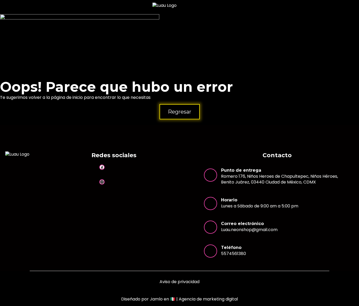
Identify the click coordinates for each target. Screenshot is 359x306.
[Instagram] (102, 182)
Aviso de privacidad (179, 282)
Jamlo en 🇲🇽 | (194, 299)
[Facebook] (102, 167)
